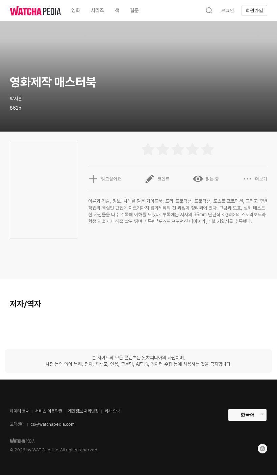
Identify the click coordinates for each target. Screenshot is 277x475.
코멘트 (163, 178)
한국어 (248, 414)
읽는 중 (212, 178)
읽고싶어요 (111, 178)
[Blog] (262, 448)
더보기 (261, 178)
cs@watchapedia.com (52, 424)
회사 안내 (112, 411)
